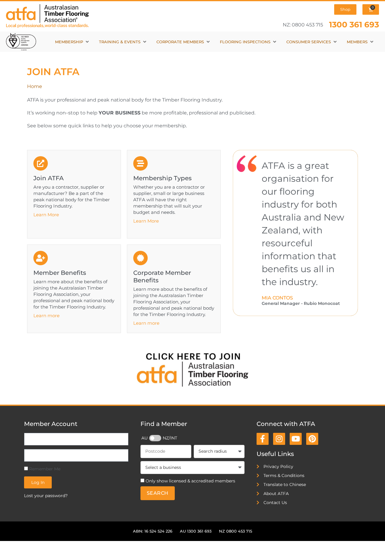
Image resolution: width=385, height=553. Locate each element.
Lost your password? (46, 495)
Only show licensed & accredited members (190, 481)
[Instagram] (279, 439)
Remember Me (44, 468)
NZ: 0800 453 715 (303, 25)
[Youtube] (296, 439)
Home (34, 86)
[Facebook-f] (263, 439)
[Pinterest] (312, 439)
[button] (72, 42)
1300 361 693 (354, 24)
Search (157, 493)
